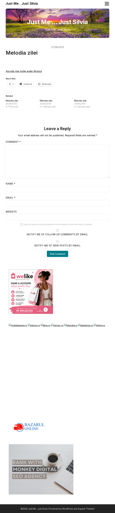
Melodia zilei (12, 100)
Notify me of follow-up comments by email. (57, 234)
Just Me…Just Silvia (22, 3)
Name (10, 183)
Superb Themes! (86, 508)
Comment (13, 141)
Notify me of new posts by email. (57, 245)
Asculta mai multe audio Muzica (24, 71)
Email (10, 197)
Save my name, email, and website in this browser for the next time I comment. (58, 224)
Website (11, 211)
